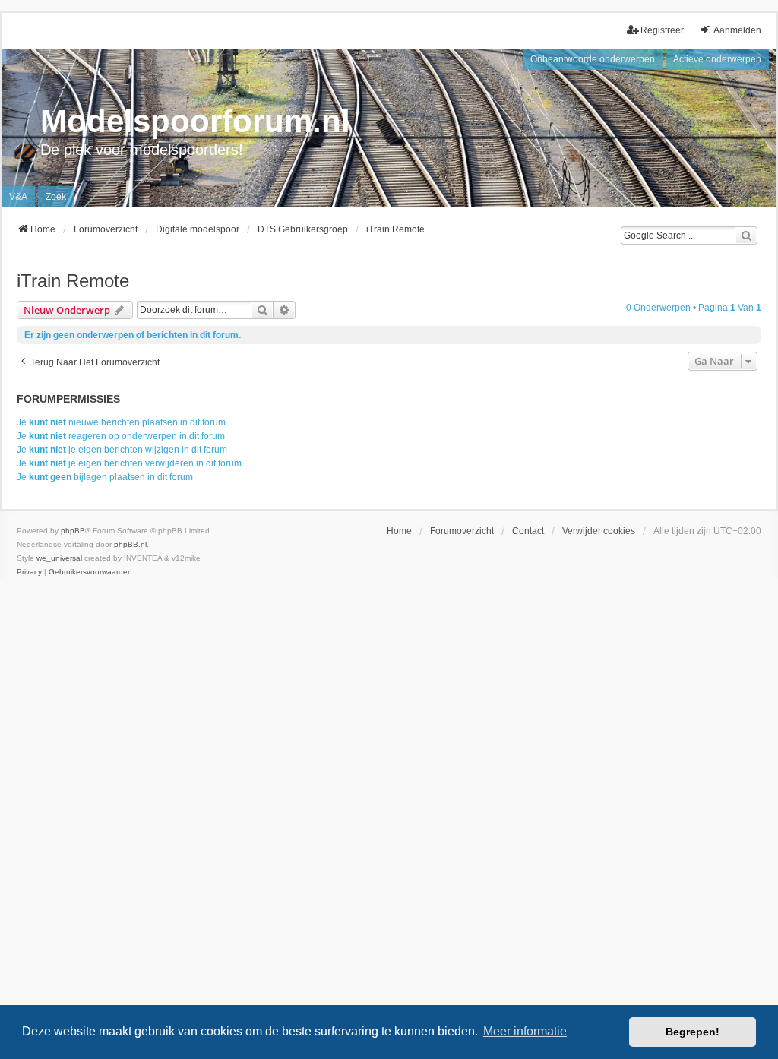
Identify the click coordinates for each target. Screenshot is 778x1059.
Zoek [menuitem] (56, 196)
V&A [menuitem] (18, 196)
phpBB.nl (130, 544)
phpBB (73, 530)
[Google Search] (746, 235)
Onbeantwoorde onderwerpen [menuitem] (592, 59)
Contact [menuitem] (528, 531)
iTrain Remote (73, 280)
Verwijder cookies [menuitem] (598, 531)
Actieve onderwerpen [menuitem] (717, 59)
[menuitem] (29, 572)
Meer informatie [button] (525, 1031)
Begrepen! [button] (692, 1032)
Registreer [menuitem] (662, 30)
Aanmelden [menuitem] (737, 30)
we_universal (59, 558)
